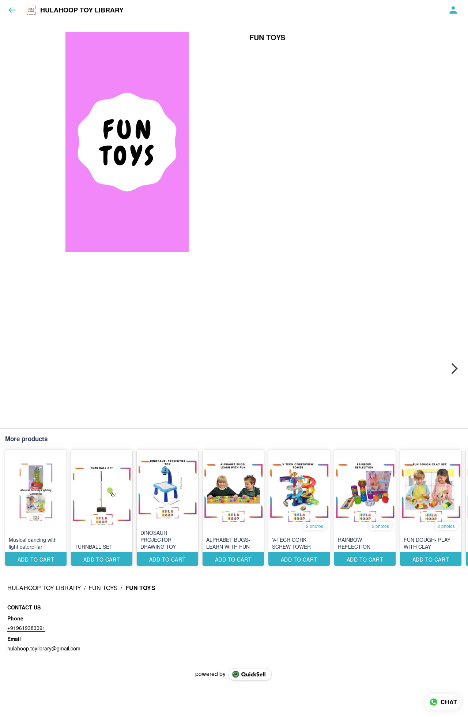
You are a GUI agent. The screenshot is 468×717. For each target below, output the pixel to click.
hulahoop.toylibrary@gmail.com (43, 648)
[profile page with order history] (453, 10)
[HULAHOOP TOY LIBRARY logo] (31, 10)
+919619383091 (26, 627)
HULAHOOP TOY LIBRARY (82, 10)
